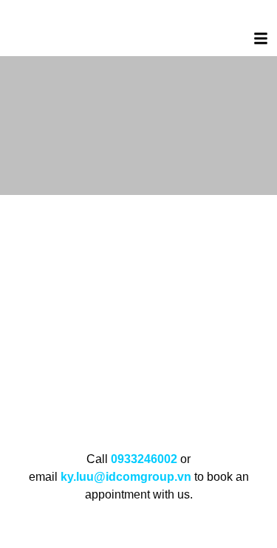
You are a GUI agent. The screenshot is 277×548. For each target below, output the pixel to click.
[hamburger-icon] (260, 40)
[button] (11, 312)
